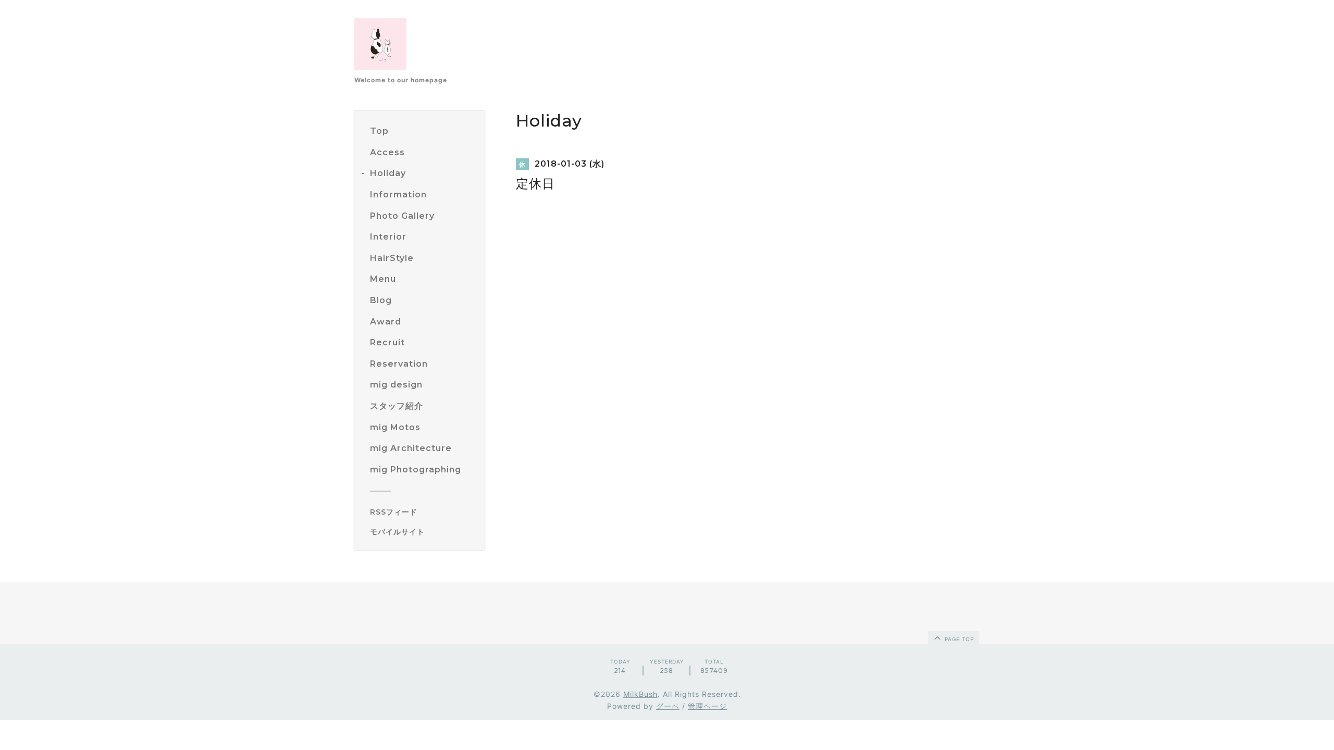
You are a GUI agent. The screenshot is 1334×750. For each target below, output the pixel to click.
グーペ (668, 706)
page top (958, 639)
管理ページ (707, 706)
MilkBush (640, 694)
